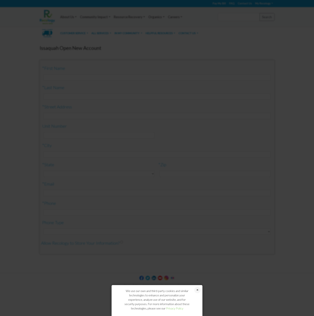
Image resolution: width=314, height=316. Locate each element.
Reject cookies (197, 290)
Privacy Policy (174, 308)
